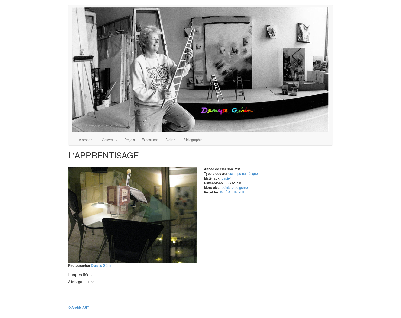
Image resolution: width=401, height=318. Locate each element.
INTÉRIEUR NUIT (233, 192)
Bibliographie (192, 139)
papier (226, 178)
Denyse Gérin (101, 265)
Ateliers (170, 139)
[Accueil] (202, 69)
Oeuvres (108, 139)
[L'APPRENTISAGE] (132, 215)
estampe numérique (243, 173)
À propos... (87, 139)
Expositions (150, 139)
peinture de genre (235, 187)
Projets (130, 139)
